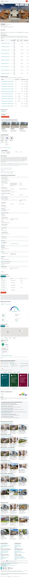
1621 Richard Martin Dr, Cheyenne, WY (6, 43)
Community (5, 372)
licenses (21, 562)
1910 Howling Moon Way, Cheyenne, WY (6, 73)
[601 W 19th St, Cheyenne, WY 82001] (23, 427)
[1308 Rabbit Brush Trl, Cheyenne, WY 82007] (14, 492)
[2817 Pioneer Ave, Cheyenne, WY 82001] (23, 492)
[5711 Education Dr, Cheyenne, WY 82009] (23, 466)
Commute (18, 372)
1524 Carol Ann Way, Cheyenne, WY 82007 (7, 96)
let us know (7, 574)
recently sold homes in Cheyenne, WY (6, 412)
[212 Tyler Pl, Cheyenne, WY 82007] (23, 507)
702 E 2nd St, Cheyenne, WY (5, 63)
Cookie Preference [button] (9, 571)
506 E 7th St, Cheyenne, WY (5, 66)
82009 (10, 163)
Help (1, 571)
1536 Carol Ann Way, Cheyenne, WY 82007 (7, 93)
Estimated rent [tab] (3, 111)
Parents (14, 372)
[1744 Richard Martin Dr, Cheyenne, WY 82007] (24, 125)
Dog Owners (10, 372)
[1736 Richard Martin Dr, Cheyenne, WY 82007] (5, 125)
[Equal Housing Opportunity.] (9, 576)
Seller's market (14, 311)
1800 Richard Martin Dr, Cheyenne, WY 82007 (7, 98)
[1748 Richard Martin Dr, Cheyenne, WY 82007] (14, 125)
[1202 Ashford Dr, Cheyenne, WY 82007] (14, 519)
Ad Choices (6, 571)
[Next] (27, 126)
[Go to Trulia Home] (2, 1)
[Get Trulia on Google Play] (10, 568)
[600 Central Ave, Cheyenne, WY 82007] (14, 532)
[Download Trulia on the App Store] (5, 568)
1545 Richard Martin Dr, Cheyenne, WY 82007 (7, 81)
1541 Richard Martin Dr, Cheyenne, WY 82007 (7, 88)
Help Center (15, 576)
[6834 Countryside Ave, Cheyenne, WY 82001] (14, 427)
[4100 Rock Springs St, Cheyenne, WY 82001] (23, 440)
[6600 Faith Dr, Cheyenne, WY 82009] (5, 427)
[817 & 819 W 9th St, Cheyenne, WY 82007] (5, 532)
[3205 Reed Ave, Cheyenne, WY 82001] (23, 519)
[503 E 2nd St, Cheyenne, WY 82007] (23, 532)
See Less (2, 271)
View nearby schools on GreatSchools (7, 355)
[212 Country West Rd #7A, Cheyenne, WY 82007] (5, 519)
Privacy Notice (3, 571)
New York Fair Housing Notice (3, 564)
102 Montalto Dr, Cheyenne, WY (5, 56)
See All (2, 368)
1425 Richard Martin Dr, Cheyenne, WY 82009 (7, 91)
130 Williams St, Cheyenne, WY (5, 46)
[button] (27, 1)
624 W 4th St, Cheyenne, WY (5, 53)
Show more (3, 292)
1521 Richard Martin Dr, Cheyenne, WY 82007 (7, 86)
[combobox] (16, 1)
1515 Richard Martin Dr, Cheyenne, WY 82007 (7, 103)
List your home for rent (5, 116)
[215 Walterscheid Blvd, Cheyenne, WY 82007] (14, 440)
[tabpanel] (14, 122)
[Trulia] (1, 568)
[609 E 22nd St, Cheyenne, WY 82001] (5, 492)
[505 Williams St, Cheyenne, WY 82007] (14, 466)
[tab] (3, 276)
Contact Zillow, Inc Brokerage (4, 566)
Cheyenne (9, 409)
